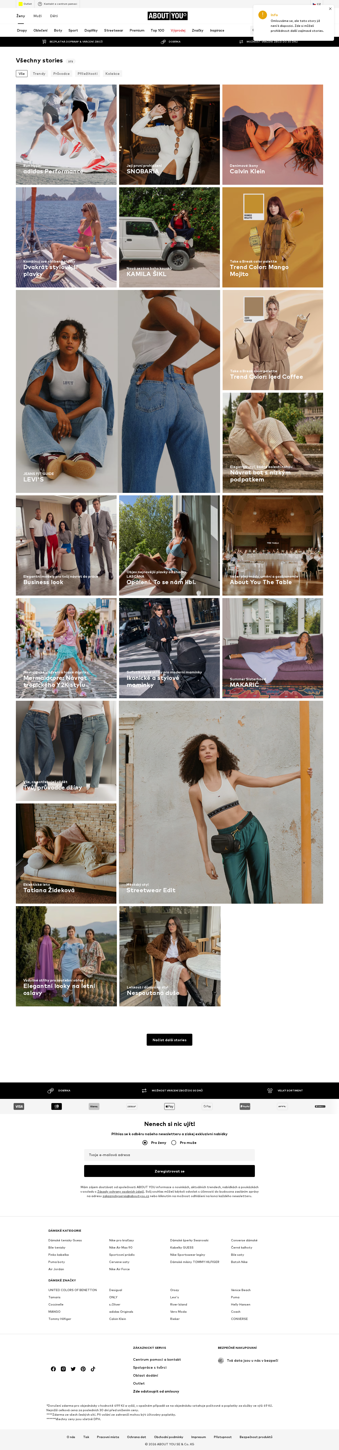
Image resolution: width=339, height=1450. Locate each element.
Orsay (174, 1290)
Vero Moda (178, 1311)
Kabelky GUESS (182, 1247)
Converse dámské (244, 1240)
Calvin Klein (117, 1319)
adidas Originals (121, 1311)
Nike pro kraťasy (121, 1240)
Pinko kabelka (58, 1255)
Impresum (198, 1437)
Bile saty (237, 1255)
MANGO (54, 1311)
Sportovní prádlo (122, 1255)
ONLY (113, 1297)
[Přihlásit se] (278, 16)
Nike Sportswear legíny (187, 1255)
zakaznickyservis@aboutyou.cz (125, 1196)
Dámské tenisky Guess (65, 1240)
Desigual (115, 1290)
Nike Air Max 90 (121, 1247)
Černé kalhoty (241, 1247)
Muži (38, 16)
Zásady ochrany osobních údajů (120, 1191)
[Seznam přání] (306, 16)
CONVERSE (239, 1319)
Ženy (20, 16)
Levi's (174, 1297)
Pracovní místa (108, 1437)
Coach (235, 1311)
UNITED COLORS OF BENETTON (72, 1290)
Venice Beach (241, 1290)
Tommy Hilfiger (59, 1319)
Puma (235, 1297)
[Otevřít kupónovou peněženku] (265, 16)
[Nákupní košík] (320, 16)
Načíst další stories (169, 1040)
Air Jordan (56, 1269)
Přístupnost (223, 1437)
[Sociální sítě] (53, 1369)
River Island (178, 1304)
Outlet (28, 3)
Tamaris (54, 1297)
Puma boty (56, 1262)
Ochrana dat (136, 1437)
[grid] (169, 547)
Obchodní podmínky (168, 1437)
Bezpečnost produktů (256, 1437)
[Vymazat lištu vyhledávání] (319, 30)
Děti (54, 16)
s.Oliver (114, 1304)
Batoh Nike (239, 1262)
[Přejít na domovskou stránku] (75, 1350)
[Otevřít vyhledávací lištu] (253, 30)
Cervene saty (119, 1262)
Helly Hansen (240, 1304)
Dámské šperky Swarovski (189, 1240)
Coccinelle (56, 1304)
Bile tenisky (57, 1247)
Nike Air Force (119, 1269)
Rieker (175, 1319)
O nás (71, 1437)
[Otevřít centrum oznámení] (292, 16)
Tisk (86, 1437)
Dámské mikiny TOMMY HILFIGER (194, 1262)
